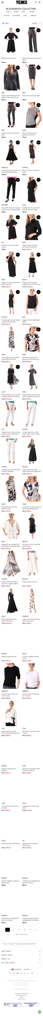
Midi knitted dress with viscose (11, 843)
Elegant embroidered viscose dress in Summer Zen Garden (31, 395)
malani (25, 915)
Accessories (16, 15)
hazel (4, 504)
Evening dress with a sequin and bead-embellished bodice (11, 171)
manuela (5, 167)
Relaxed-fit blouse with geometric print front (29, 134)
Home (5, 944)
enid (3, 93)
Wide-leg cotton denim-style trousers (31, 732)
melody (25, 541)
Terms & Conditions (21, 993)
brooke (4, 878)
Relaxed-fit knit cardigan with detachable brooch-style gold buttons (11, 545)
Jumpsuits (33, 15)
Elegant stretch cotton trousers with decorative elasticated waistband (11, 433)
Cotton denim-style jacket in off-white (10, 807)
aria (24, 317)
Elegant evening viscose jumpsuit (9, 769)
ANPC (21, 997)
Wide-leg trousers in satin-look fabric (31, 59)
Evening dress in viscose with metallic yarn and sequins (31, 208)
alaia (4, 616)
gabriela (25, 616)
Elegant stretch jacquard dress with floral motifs (11, 283)
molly (24, 654)
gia (23, 840)
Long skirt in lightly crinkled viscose (30, 657)
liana (4, 354)
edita (24, 803)
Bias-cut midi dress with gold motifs (30, 171)
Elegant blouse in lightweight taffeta (31, 321)
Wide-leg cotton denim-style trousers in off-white (31, 769)
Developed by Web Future (21, 989)
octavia (5, 317)
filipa (4, 840)
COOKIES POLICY (21, 995)
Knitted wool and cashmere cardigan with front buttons (30, 919)
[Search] (36, 2)
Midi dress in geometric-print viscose (10, 246)
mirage (4, 766)
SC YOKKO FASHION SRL (20, 980)
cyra (24, 728)
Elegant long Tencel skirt (29, 582)
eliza (24, 205)
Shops (17, 944)
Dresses (16, 11)
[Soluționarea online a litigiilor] (30, 1004)
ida (3, 242)
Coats (25, 15)
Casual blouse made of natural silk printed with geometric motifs (31, 508)
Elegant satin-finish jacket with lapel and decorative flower (11, 96)
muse (24, 242)
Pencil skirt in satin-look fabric (31, 95)
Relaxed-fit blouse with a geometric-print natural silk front (30, 358)
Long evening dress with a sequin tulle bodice (9, 620)
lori (3, 728)
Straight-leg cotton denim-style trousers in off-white (11, 470)
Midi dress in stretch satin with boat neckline (31, 545)
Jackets (8, 11)
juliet (4, 392)
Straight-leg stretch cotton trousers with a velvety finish (31, 433)
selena (25, 429)
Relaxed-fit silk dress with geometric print (9, 508)
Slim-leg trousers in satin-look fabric (10, 134)
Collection (11, 944)
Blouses (6, 15)
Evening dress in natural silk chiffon (30, 807)
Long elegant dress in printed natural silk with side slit (10, 358)
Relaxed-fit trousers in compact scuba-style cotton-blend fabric (11, 208)
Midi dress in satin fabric (9, 58)
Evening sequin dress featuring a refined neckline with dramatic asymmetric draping (11, 321)
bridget (25, 579)
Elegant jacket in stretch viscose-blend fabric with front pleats (11, 732)
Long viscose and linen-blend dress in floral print (31, 620)
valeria (4, 579)
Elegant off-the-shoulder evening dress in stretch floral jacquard (31, 283)
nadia (24, 280)
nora (24, 130)
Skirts (24, 11)
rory (3, 541)
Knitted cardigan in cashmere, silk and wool (11, 882)
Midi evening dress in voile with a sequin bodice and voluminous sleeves (11, 395)
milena (25, 467)
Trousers (32, 11)
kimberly (5, 691)
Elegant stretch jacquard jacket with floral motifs (29, 246)
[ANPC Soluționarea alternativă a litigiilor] (12, 1004)
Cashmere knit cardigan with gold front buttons (31, 882)
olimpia (25, 167)
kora (24, 392)
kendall (25, 878)
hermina (5, 205)
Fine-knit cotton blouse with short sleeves (10, 695)
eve (3, 429)
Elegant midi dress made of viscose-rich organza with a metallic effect (10, 583)
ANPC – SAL (21, 999)
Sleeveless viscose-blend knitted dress (30, 844)
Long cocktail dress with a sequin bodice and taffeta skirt (31, 470)
